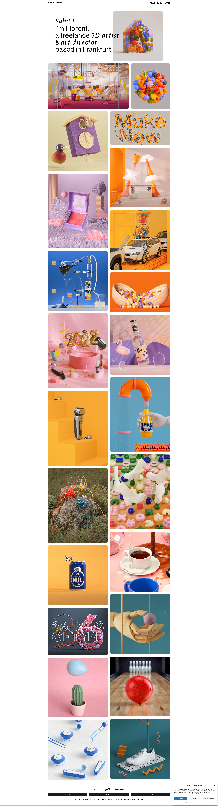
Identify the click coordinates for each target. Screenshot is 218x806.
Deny (194, 798)
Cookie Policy (189, 802)
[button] (214, 786)
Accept (181, 798)
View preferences (209, 798)
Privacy (195, 802)
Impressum (200, 802)
